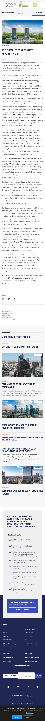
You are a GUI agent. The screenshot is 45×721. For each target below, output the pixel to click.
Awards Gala (8, 657)
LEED (3, 315)
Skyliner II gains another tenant (20, 346)
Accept (17, 717)
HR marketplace (31, 662)
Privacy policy (16, 703)
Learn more (29, 713)
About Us (6, 653)
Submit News (30, 644)
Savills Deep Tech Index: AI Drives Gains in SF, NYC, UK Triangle (22, 438)
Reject (28, 717)
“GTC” (3, 311)
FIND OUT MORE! (22, 609)
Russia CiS (28, 639)
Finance (5, 632)
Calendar (28, 653)
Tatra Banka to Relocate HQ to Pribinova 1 (18, 386)
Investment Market (30, 629)
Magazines (7, 662)
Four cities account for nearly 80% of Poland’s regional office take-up (19, 450)
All (4, 629)
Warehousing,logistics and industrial (9, 643)
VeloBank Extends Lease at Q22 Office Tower (22, 492)
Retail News (28, 636)
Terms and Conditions (27, 703)
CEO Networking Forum (22, 666)
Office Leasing (5, 45)
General (5, 636)
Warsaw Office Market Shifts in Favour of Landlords (19, 426)
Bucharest (4, 313)
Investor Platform (32, 657)
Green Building (7, 639)
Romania (3, 317)
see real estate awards (6, 319)
